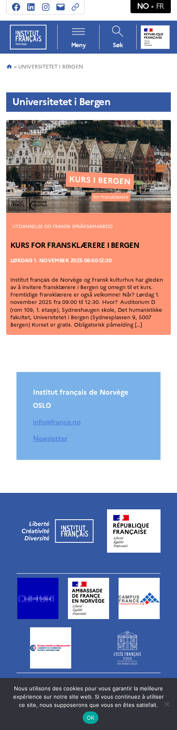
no (143, 6)
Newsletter (50, 438)
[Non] (167, 704)
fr (160, 6)
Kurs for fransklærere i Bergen (75, 245)
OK (91, 717)
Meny (78, 45)
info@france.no (57, 422)
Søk (118, 45)
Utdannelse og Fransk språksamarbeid (62, 226)
